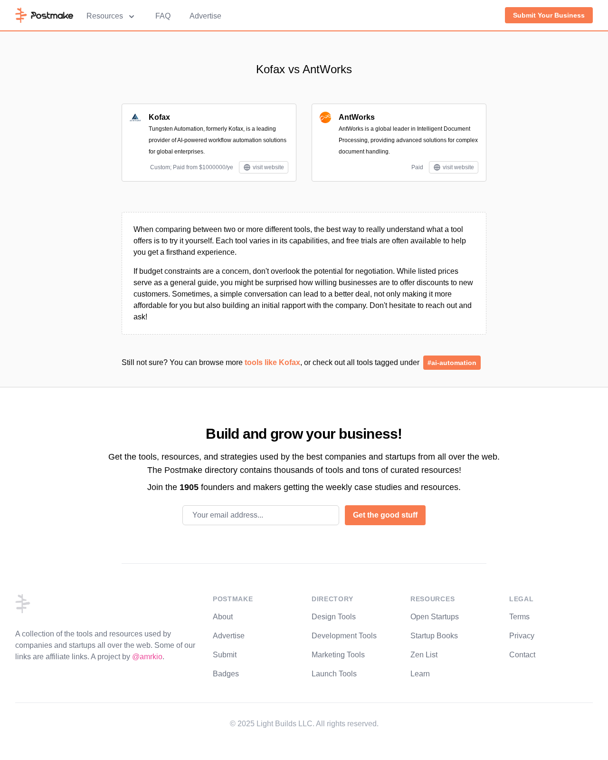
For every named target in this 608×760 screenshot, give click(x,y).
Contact (522, 655)
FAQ (163, 16)
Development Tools (344, 636)
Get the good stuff (385, 515)
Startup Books (434, 636)
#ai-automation (452, 362)
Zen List (423, 655)
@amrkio (147, 657)
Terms (519, 617)
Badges (226, 674)
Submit (225, 655)
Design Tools (334, 617)
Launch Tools (334, 674)
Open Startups (434, 617)
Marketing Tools (338, 655)
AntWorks (357, 117)
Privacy (521, 636)
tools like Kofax (272, 362)
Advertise (205, 16)
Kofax (159, 117)
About (223, 617)
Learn (420, 674)
